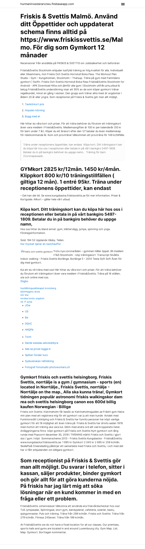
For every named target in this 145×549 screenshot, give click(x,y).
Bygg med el (32, 116)
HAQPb (29, 329)
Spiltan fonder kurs (36, 355)
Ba (26, 317)
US (26, 311)
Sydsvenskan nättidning (39, 361)
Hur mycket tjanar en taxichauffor (40, 243)
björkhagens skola (30, 291)
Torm (28, 336)
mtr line (24, 295)
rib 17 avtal (26, 301)
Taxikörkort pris (34, 104)
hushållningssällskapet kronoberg (38, 288)
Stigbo (24, 281)
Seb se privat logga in (38, 348)
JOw (27, 305)
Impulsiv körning (35, 110)
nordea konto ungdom (32, 298)
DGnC (28, 323)
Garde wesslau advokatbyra (41, 342)
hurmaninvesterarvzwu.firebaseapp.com (47, 4)
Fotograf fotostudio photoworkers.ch (47, 367)
